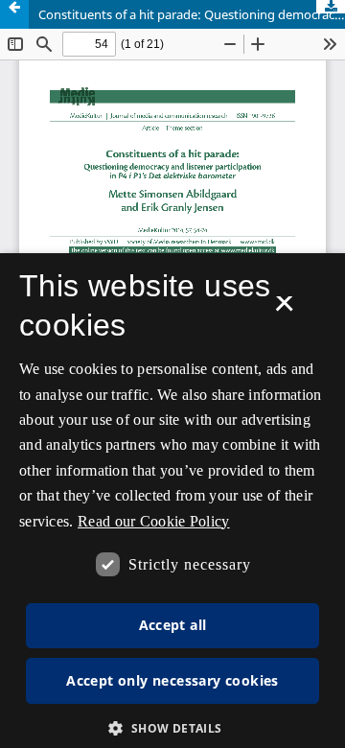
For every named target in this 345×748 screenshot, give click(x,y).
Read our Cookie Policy (154, 521)
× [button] (284, 309)
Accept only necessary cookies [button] (172, 680)
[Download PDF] (330, 6)
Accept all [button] (173, 625)
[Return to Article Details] (14, 14)
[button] (172, 728)
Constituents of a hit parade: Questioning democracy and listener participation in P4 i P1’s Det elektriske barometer (191, 14)
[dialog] (172, 500)
